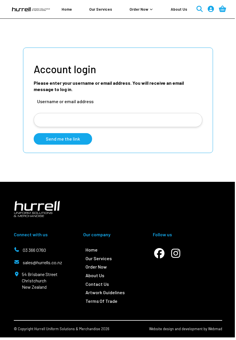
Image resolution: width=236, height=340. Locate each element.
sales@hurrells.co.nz (42, 262)
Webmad (215, 328)
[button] (141, 9)
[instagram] (175, 253)
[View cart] (222, 9)
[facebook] (159, 253)
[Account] (211, 9)
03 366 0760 (34, 250)
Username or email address (65, 101)
